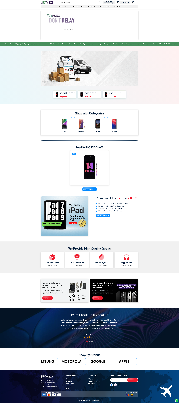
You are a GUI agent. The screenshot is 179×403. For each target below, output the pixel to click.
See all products (88, 189)
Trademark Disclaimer (94, 381)
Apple (60, 6)
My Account (69, 381)
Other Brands (91, 6)
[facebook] (111, 384)
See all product (102, 216)
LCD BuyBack (116, 6)
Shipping (90, 379)
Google (83, 6)
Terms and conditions (94, 386)
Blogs (67, 379)
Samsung (67, 6)
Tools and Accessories (104, 6)
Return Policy (91, 383)
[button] (87, 341)
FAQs (67, 388)
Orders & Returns (70, 383)
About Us (68, 386)
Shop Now (46, 298)
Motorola (75, 6)
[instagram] (115, 384)
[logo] (47, 2)
